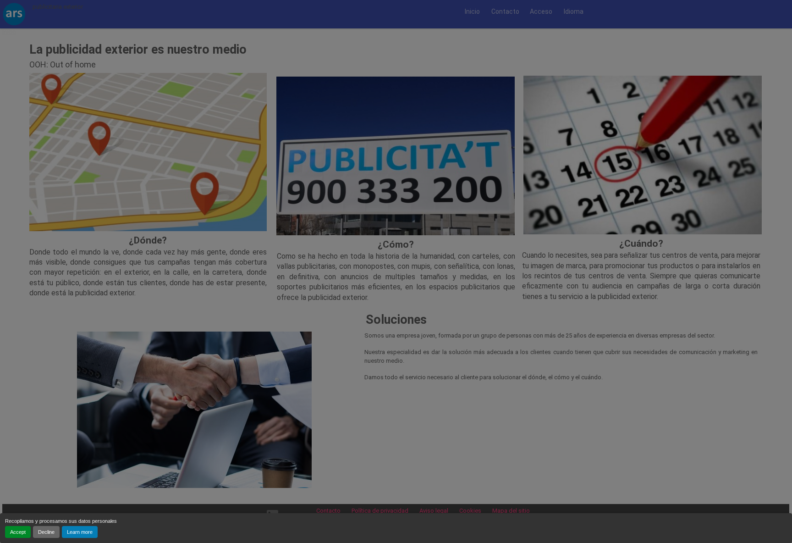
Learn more (80, 532)
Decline (46, 532)
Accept (18, 532)
